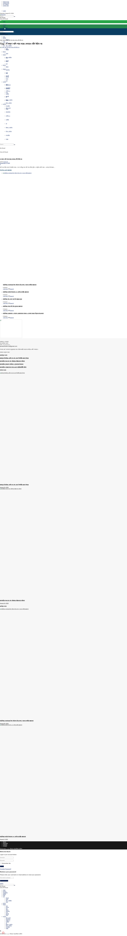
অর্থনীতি (7, 921)
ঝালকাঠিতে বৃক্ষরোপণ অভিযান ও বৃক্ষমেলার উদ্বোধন (11, 364)
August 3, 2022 (4, 839)
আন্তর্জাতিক (5, 892)
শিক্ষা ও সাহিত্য (9, 925)
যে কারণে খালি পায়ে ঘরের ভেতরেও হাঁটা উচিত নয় (14, 40)
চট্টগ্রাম (7, 907)
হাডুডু (7, 902)
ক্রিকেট (7, 898)
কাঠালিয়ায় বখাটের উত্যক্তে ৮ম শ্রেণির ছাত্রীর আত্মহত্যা (16, 292)
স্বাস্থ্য (7, 928)
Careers (5, 844)
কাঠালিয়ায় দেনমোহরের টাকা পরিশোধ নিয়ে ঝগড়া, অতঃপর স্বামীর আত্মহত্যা (19, 285)
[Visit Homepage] (2, 14)
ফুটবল (7, 899)
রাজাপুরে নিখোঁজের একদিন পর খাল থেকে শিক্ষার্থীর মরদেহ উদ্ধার (14, 358)
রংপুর (7, 912)
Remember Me (6, 863)
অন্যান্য (4, 916)
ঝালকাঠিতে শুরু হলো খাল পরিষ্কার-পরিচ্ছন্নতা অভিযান (12, 361)
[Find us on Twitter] (0, 8)
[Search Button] (14, 16)
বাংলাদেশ (4, 30)
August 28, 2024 (4, 723)
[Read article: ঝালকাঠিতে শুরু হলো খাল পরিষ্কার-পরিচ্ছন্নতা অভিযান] (43, 543)
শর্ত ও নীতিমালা (6, 4)
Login (4, 11)
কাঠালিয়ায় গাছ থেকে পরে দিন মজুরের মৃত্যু (12, 299)
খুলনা (7, 906)
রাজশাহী (7, 914)
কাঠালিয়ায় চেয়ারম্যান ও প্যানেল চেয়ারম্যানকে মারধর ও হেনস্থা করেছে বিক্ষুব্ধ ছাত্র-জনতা (23, 313)
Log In (1, 883)
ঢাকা (6, 908)
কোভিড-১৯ (8, 920)
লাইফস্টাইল (8, 919)
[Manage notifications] (3, 933)
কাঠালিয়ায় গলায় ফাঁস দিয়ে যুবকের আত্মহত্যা (12, 306)
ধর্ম (6, 923)
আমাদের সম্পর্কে (6, 1)
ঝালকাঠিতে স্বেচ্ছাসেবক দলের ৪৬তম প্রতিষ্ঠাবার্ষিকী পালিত (13, 367)
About (4, 842)
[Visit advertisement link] (11, 337)
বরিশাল (7, 910)
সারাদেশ (4, 904)
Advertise (5, 843)
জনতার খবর (5, 161)
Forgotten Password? (5, 869)
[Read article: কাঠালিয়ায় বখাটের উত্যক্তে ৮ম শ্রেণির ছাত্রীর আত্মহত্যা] (43, 779)
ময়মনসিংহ (8, 911)
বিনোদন (4, 903)
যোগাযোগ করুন (6, 5)
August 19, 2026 (4, 487)
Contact (5, 846)
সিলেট (7, 915)
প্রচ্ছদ (4, 21)
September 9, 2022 (5, 163)
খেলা (4, 45)
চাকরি (4, 42)
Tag (4, 40)
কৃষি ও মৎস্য (8, 918)
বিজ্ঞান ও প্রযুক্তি (9, 924)
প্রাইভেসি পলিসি (6, 3)
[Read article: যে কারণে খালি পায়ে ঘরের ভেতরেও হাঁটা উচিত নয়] (43, 102)
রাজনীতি (4, 38)
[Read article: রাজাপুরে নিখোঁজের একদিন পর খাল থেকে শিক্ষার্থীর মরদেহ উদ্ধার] (43, 427)
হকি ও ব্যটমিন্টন (9, 45)
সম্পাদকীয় (8, 927)
